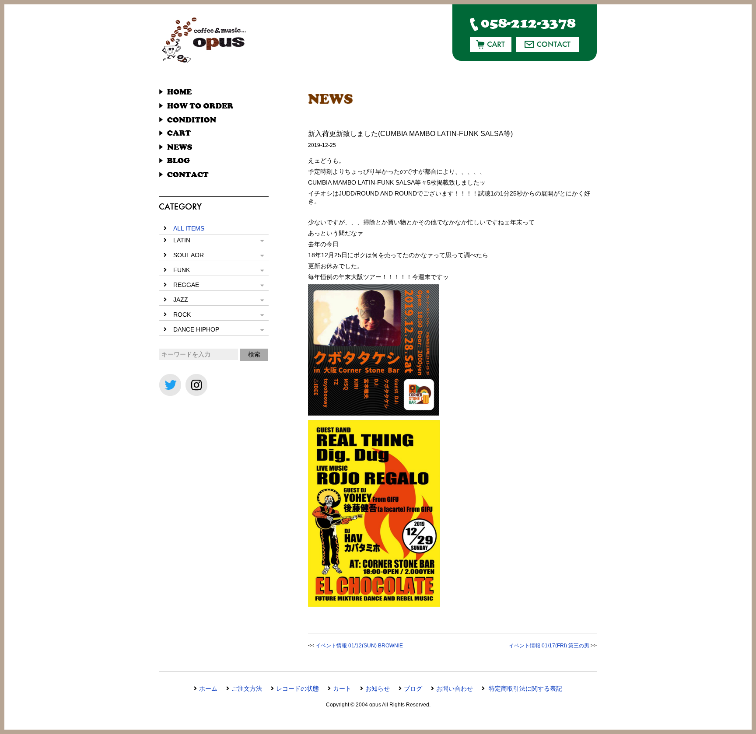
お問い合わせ (454, 688)
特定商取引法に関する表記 (524, 688)
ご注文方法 (246, 688)
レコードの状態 (297, 688)
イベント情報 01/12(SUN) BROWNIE (359, 646)
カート (342, 688)
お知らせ (377, 688)
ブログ (413, 688)
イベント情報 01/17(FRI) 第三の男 (549, 646)
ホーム (208, 688)
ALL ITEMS (188, 228)
